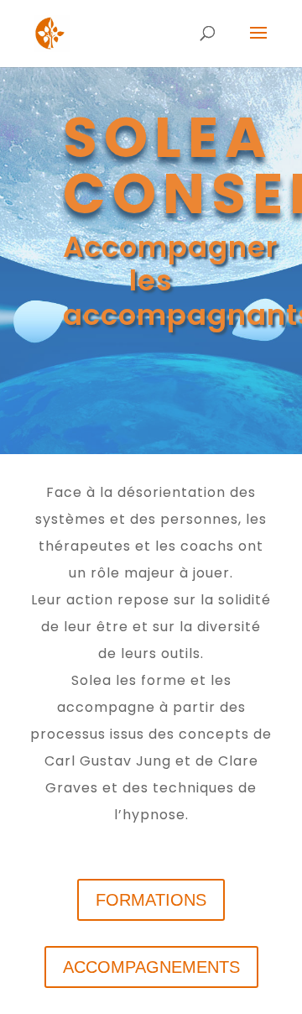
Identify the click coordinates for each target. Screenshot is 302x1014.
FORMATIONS (151, 900)
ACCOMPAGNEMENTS (151, 967)
